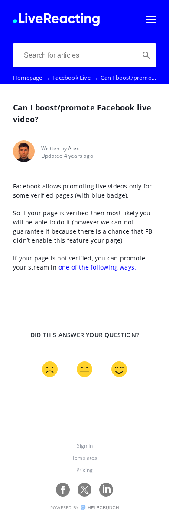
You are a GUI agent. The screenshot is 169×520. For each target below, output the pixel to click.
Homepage (31, 77)
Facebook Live (75, 77)
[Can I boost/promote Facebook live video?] (56, 23)
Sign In (85, 445)
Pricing (84, 470)
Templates (84, 458)
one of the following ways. (97, 267)
